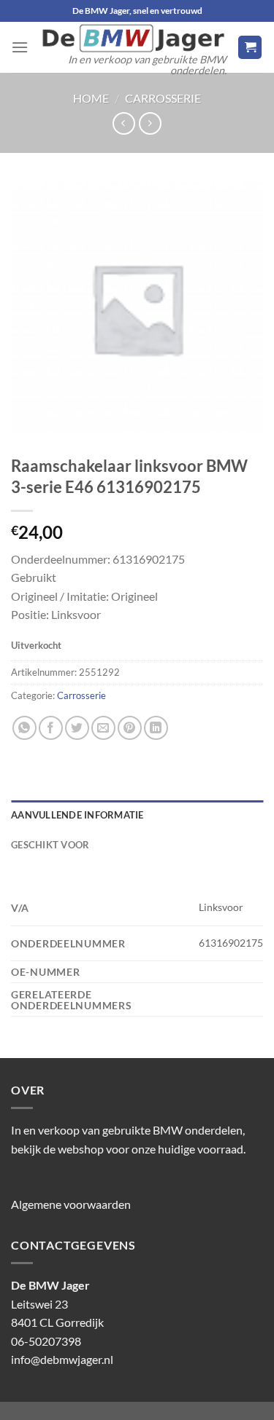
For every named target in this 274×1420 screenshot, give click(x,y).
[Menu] (19, 47)
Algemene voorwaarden (71, 1204)
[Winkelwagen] (250, 48)
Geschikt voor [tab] (50, 845)
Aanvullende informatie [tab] (77, 815)
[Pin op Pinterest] (130, 728)
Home (91, 98)
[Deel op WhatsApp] (24, 728)
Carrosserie (163, 98)
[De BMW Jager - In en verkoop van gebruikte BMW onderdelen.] (133, 38)
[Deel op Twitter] (77, 728)
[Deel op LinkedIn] (156, 728)
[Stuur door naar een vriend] (103, 728)
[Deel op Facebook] (51, 728)
